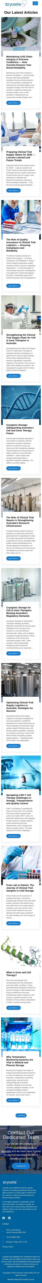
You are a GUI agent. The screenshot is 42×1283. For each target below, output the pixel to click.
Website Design (13, 1279)
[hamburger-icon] (35, 3)
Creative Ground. (28, 1279)
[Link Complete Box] (21, 63)
